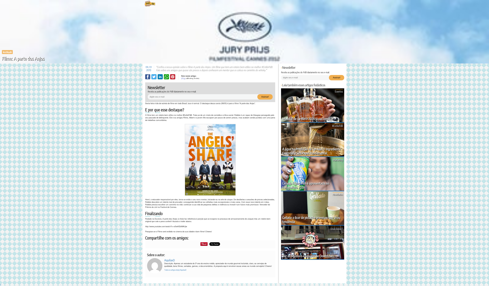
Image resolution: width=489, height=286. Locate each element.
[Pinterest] (172, 78)
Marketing (338, 160)
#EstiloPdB (7, 52)
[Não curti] (182, 78)
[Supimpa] (184, 78)
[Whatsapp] (166, 78)
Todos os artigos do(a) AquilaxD (175, 270)
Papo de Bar (150, 4)
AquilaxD (169, 260)
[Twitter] (154, 78)
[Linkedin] (160, 78)
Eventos (339, 91)
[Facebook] (148, 78)
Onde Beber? (336, 228)
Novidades (338, 194)
